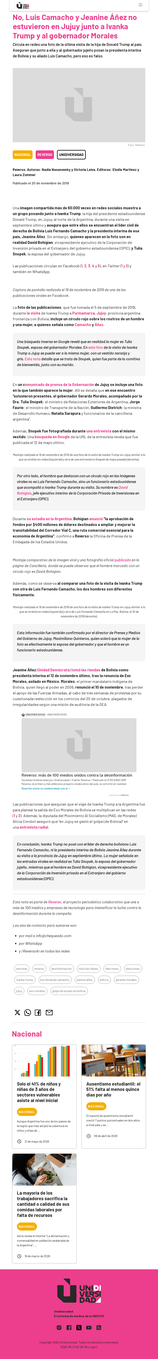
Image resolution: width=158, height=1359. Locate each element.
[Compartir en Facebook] (38, 1013)
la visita (33, 313)
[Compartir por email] (49, 1012)
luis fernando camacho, (55, 979)
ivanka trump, (25, 979)
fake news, (112, 968)
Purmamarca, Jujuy (89, 313)
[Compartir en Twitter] (17, 1012)
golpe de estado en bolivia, (69, 991)
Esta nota (32, 358)
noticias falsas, (89, 968)
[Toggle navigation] (140, 5)
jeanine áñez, (84, 979)
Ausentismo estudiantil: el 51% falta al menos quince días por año (113, 1089)
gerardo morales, (126, 979)
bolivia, (104, 979)
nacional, (22, 968)
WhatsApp (33, 943)
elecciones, (133, 968)
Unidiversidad (71, 154)
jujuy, (19, 991)
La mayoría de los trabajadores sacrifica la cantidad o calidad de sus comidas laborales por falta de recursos (43, 1204)
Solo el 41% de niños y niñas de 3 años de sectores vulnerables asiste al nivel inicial (39, 1092)
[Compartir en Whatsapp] (27, 1012)
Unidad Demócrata (54, 669)
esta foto (95, 347)
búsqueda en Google (52, 436)
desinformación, (61, 968)
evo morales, (37, 991)
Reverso (44, 154)
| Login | (92, 1347)
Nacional (22, 154)
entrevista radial (34, 827)
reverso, (39, 968)
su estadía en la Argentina (49, 518)
